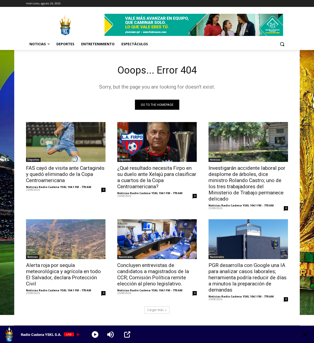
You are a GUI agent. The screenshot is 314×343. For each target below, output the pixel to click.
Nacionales (126, 257)
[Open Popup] (127, 334)
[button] (282, 44)
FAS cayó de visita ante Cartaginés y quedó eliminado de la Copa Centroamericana (65, 174)
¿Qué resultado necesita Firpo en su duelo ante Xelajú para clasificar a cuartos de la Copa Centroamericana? (156, 177)
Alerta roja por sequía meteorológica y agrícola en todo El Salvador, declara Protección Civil (63, 274)
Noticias (215, 159)
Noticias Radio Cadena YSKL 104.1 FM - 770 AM (58, 187)
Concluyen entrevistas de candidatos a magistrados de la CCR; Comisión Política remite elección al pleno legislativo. (153, 274)
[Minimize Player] (305, 334)
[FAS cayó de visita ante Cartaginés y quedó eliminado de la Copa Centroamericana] (65, 142)
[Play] (95, 334)
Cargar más (155, 310)
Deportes (33, 159)
